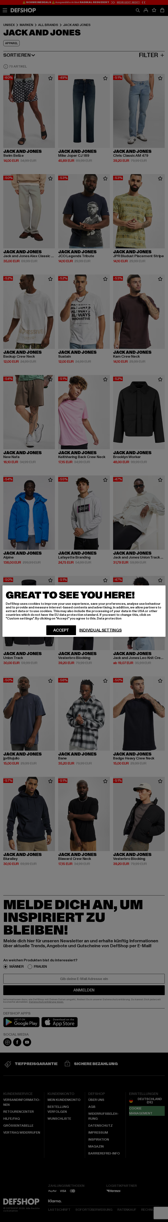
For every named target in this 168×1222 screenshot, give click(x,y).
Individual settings (100, 630)
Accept (61, 630)
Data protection (109, 618)
